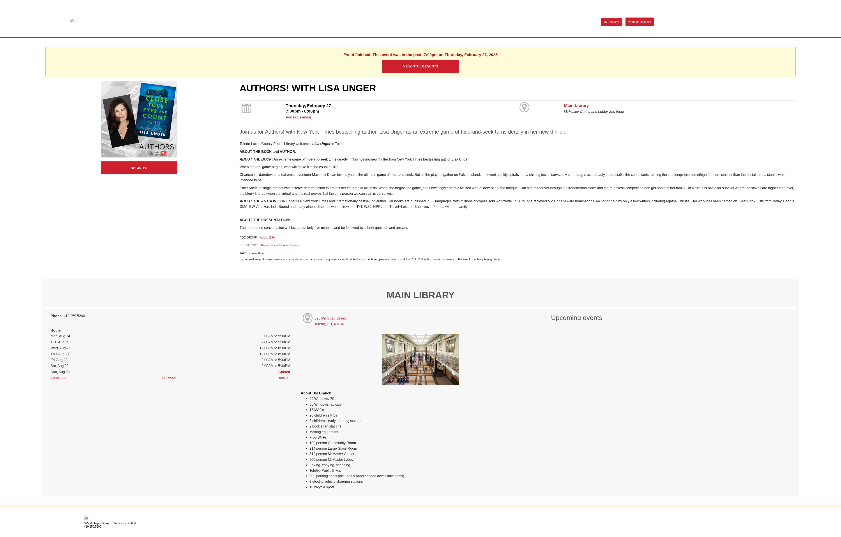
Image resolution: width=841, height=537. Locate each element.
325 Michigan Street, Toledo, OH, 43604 (330, 321)
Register (139, 168)
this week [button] (169, 378)
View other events (420, 66)
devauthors (258, 253)
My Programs (611, 21)
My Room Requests (639, 21)
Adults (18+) (268, 237)
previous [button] (59, 378)
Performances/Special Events (280, 245)
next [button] (282, 378)
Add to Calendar (298, 117)
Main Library (576, 105)
